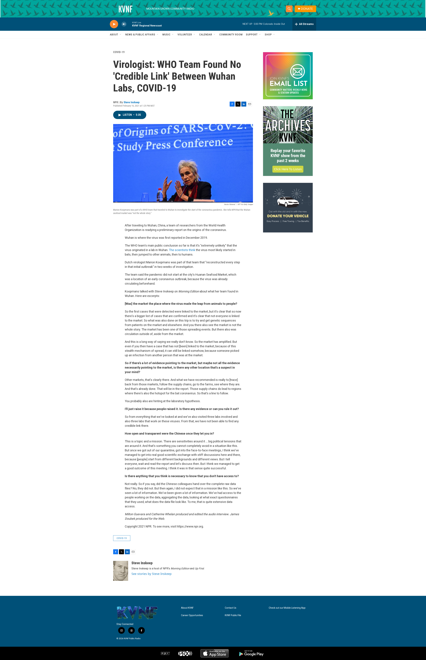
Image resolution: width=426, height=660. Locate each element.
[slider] (129, 24)
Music (166, 34)
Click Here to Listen (288, 169)
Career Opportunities (192, 615)
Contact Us (230, 608)
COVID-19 (119, 52)
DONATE (307, 8)
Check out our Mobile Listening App (287, 608)
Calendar (205, 34)
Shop (268, 34)
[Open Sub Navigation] (120, 34)
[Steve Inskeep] (120, 571)
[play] (114, 24)
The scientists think (182, 250)
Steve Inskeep (131, 102)
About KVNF (187, 608)
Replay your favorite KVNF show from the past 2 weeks (288, 155)
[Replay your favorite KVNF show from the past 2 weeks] (288, 124)
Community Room (231, 34)
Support (252, 34)
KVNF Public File (233, 615)
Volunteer (185, 34)
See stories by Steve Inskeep (151, 574)
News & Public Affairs (140, 34)
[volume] (124, 24)
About (114, 34)
